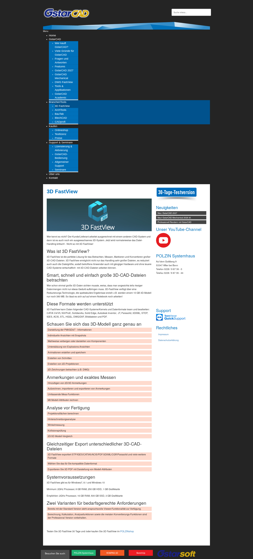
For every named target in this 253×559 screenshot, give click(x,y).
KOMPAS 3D (112, 552)
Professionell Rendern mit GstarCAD (174, 222)
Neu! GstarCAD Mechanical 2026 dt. (174, 217)
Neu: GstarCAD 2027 (167, 213)
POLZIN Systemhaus (83, 552)
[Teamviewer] (170, 317)
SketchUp (140, 552)
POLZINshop (127, 531)
